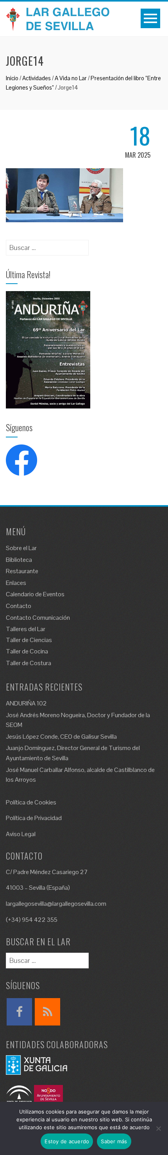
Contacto (18, 606)
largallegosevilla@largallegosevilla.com (56, 904)
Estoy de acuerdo (67, 1141)
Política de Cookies (31, 802)
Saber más (114, 1141)
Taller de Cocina (27, 651)
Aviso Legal (21, 834)
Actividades (36, 78)
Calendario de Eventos (35, 594)
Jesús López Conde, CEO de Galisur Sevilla (61, 736)
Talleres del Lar (25, 629)
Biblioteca (19, 560)
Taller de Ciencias (29, 640)
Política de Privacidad (34, 818)
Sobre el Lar (21, 548)
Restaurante (22, 571)
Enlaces (16, 583)
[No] (158, 1128)
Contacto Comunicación (38, 617)
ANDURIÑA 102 (26, 703)
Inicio (12, 78)
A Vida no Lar (71, 78)
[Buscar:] (47, 245)
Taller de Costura (28, 663)
